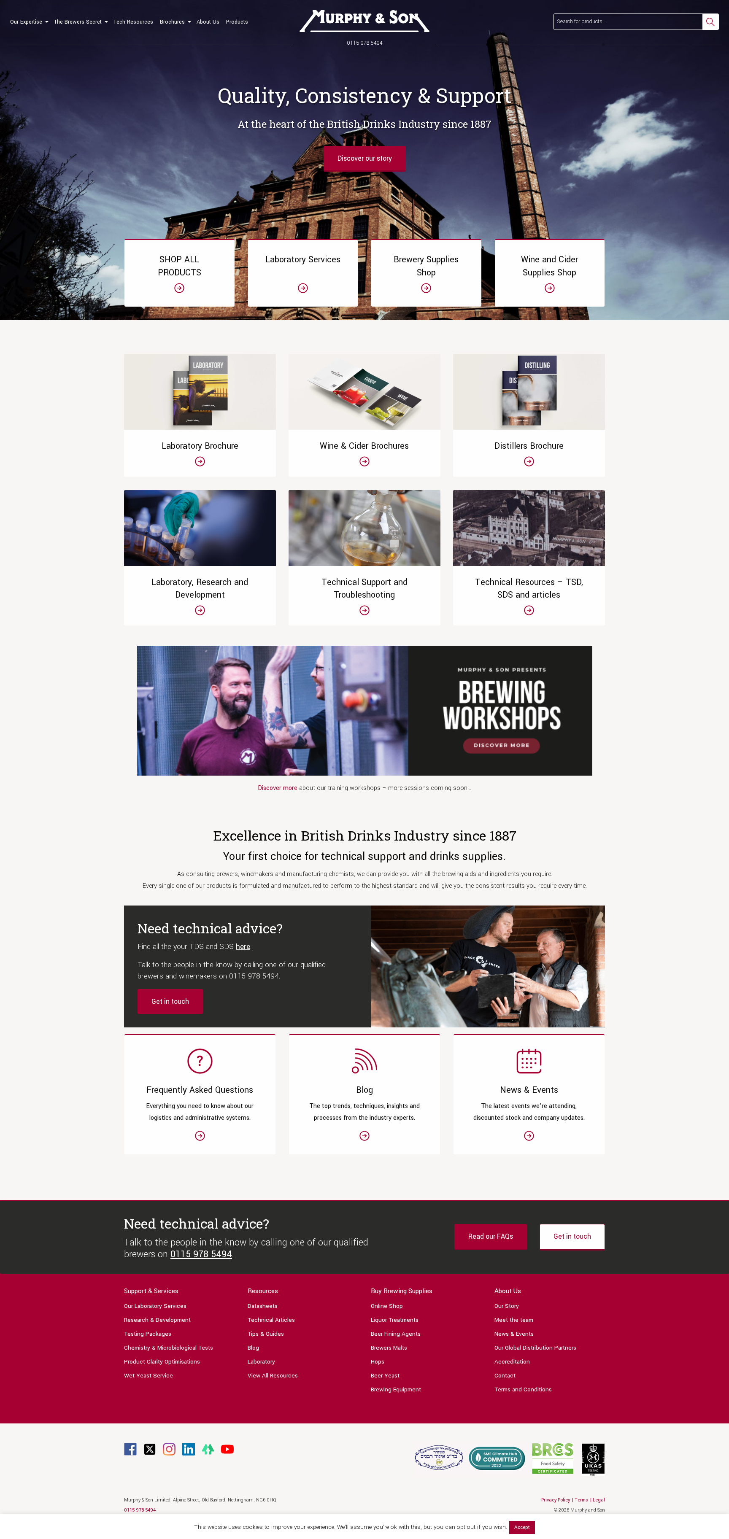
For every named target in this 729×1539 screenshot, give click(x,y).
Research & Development (157, 1320)
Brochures (172, 22)
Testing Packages (147, 1334)
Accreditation (512, 1362)
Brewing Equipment (396, 1389)
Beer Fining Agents (396, 1334)
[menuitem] (29, 22)
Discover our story (365, 158)
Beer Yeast (385, 1376)
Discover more (278, 788)
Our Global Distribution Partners (535, 1348)
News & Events (514, 1334)
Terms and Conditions (523, 1389)
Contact (505, 1376)
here (243, 946)
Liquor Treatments (394, 1320)
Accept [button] (522, 1527)
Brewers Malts (389, 1348)
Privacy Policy (555, 1500)
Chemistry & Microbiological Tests (168, 1348)
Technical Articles (271, 1320)
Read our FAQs (490, 1236)
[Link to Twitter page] (149, 1448)
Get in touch (170, 1001)
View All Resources (273, 1376)
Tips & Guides (266, 1334)
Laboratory (261, 1362)
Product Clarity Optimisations (162, 1362)
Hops (377, 1362)
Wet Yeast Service (148, 1376)
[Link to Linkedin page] (188, 1448)
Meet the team (513, 1320)
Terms (581, 1500)
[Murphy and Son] (364, 21)
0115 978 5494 (365, 43)
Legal (599, 1500)
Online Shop (387, 1306)
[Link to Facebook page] (130, 1448)
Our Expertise (26, 22)
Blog (253, 1348)
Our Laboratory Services (155, 1306)
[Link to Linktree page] (208, 1448)
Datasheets (263, 1306)
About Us (208, 22)
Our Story (506, 1306)
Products (237, 22)
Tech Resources (133, 22)
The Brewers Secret (78, 22)
